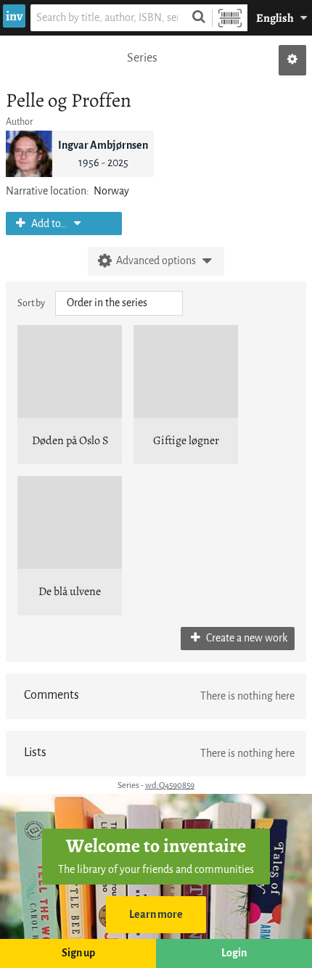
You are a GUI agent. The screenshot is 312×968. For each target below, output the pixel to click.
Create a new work (245, 638)
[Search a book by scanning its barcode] (230, 17)
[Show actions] (292, 60)
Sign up (78, 953)
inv (14, 16)
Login (234, 953)
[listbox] (119, 303)
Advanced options (156, 261)
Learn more (156, 915)
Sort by (31, 303)
